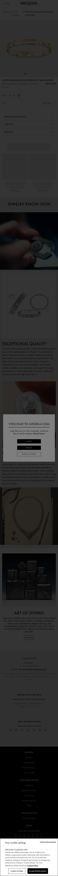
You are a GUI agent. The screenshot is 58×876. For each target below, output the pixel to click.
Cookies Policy (32, 865)
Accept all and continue (38, 871)
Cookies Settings (16, 871)
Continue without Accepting (48, 842)
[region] (29, 857)
